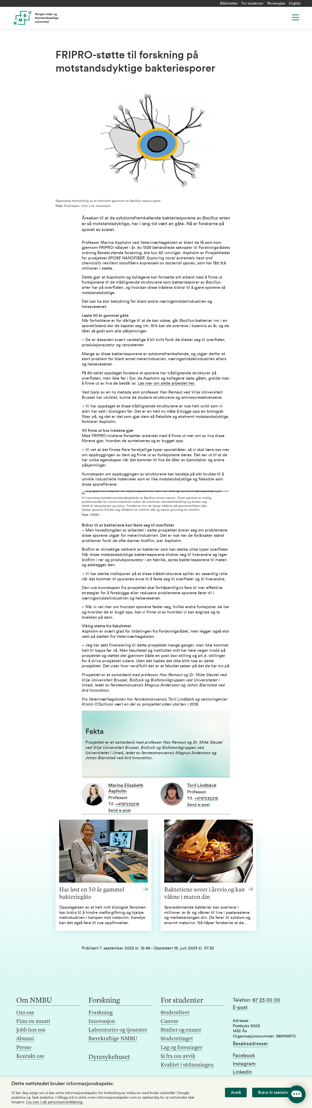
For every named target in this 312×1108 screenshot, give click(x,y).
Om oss (25, 1013)
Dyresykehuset (109, 1057)
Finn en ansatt (33, 1021)
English (295, 3)
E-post (240, 1007)
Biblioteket (229, 3)
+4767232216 (206, 798)
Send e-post (119, 810)
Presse (24, 1048)
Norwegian (276, 3)
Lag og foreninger (181, 1048)
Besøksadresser (250, 1043)
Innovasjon (101, 1021)
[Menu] (296, 17)
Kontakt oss (30, 1056)
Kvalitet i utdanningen (187, 1065)
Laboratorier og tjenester (117, 1030)
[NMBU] (44, 17)
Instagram (244, 1063)
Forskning (100, 1013)
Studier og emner (181, 1030)
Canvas (169, 1021)
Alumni (25, 1039)
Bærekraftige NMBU (112, 1039)
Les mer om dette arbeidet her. (166, 383)
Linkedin (242, 1071)
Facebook (244, 1055)
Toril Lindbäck (202, 785)
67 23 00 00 (266, 1000)
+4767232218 (127, 804)
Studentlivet (175, 1013)
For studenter (252, 3)
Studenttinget (177, 1039)
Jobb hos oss (30, 1030)
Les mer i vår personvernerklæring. (54, 1102)
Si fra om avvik (178, 1056)
